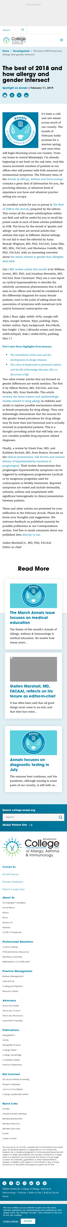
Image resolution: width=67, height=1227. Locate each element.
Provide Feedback (12, 882)
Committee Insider (11, 1060)
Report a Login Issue (13, 889)
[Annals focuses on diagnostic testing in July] (33, 742)
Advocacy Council (11, 1011)
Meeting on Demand (12, 957)
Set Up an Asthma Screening (15, 1080)
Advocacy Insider (10, 1006)
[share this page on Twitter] (19, 95)
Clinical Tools (8, 981)
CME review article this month (27, 269)
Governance (8, 908)
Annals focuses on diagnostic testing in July (29, 765)
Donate (6, 1109)
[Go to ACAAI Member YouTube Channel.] (18, 1183)
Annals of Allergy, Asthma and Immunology (35, 179)
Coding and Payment (12, 986)
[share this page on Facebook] (12, 95)
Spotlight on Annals (15, 88)
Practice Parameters (12, 1065)
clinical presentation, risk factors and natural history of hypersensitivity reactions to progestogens (33, 461)
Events (5, 1134)
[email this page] (4, 95)
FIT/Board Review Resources (15, 952)
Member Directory (11, 1124)
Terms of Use (35, 1193)
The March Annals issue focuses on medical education (32, 618)
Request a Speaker (11, 1085)
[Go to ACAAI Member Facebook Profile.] (11, 1183)
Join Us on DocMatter (12, 1089)
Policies (22, 1193)
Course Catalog (10, 947)
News (5, 918)
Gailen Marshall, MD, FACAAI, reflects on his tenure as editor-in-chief (32, 691)
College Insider (9, 1050)
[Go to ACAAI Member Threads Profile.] (45, 1183)
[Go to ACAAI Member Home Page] (30, 847)
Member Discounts (11, 1129)
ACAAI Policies (10, 874)
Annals (5, 1040)
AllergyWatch (8, 1035)
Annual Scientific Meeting (14, 1114)
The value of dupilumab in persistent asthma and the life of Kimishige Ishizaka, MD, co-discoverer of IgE (35, 369)
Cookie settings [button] (10, 1221)
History (5, 913)
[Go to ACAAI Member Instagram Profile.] (24, 1183)
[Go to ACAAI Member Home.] (14, 40)
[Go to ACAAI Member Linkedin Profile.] (31, 1183)
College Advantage (12, 1055)
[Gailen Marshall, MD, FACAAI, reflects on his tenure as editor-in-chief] (33, 669)
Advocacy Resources (12, 1016)
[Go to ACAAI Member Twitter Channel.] (4, 1183)
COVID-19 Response (12, 932)
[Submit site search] (22, 30)
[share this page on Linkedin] (26, 95)
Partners (6, 928)
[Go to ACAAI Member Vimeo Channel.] (38, 1183)
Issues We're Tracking (12, 1021)
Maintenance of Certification (16, 962)
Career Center (9, 1139)
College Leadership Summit (15, 1094)
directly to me (31, 534)
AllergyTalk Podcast (11, 1045)
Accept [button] (28, 1221)
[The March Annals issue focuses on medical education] (33, 595)
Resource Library (10, 991)
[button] (61, 40)
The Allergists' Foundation (14, 903)
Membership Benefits (12, 1119)
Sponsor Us (7, 923)
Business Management (13, 976)
